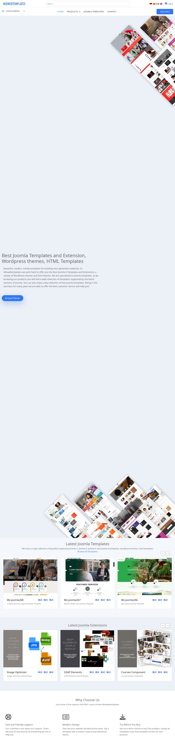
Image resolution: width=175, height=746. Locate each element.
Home (61, 11)
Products (72, 11)
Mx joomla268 (15, 600)
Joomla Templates (94, 11)
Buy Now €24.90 (30, 655)
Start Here (165, 11)
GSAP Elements (73, 672)
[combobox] (88, 3)
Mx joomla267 (72, 600)
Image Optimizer (17, 672)
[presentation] (163, 553)
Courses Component (133, 672)
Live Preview (30, 576)
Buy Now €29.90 (30, 583)
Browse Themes (12, 298)
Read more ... (30, 569)
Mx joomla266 (129, 600)
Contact (112, 11)
